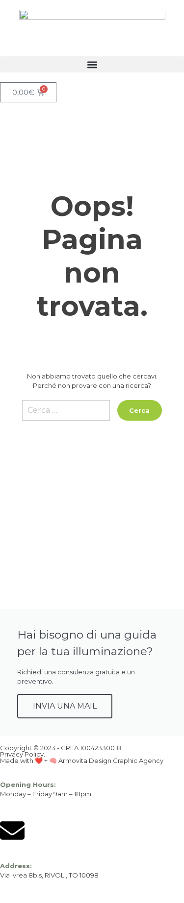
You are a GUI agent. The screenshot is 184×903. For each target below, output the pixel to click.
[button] (92, 64)
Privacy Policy (22, 754)
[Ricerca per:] (66, 414)
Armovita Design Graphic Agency (110, 760)
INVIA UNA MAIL (65, 706)
